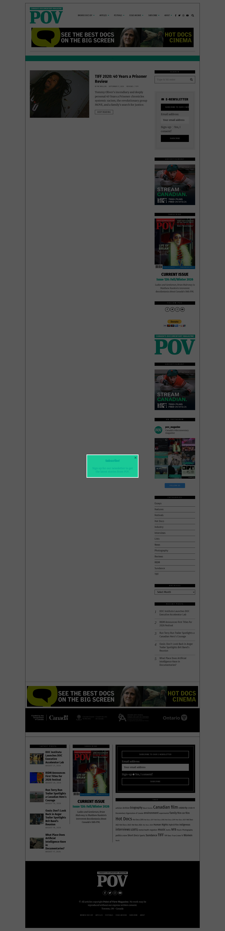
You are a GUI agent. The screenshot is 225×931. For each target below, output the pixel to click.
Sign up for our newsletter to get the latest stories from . (112, 470)
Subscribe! (112, 461)
